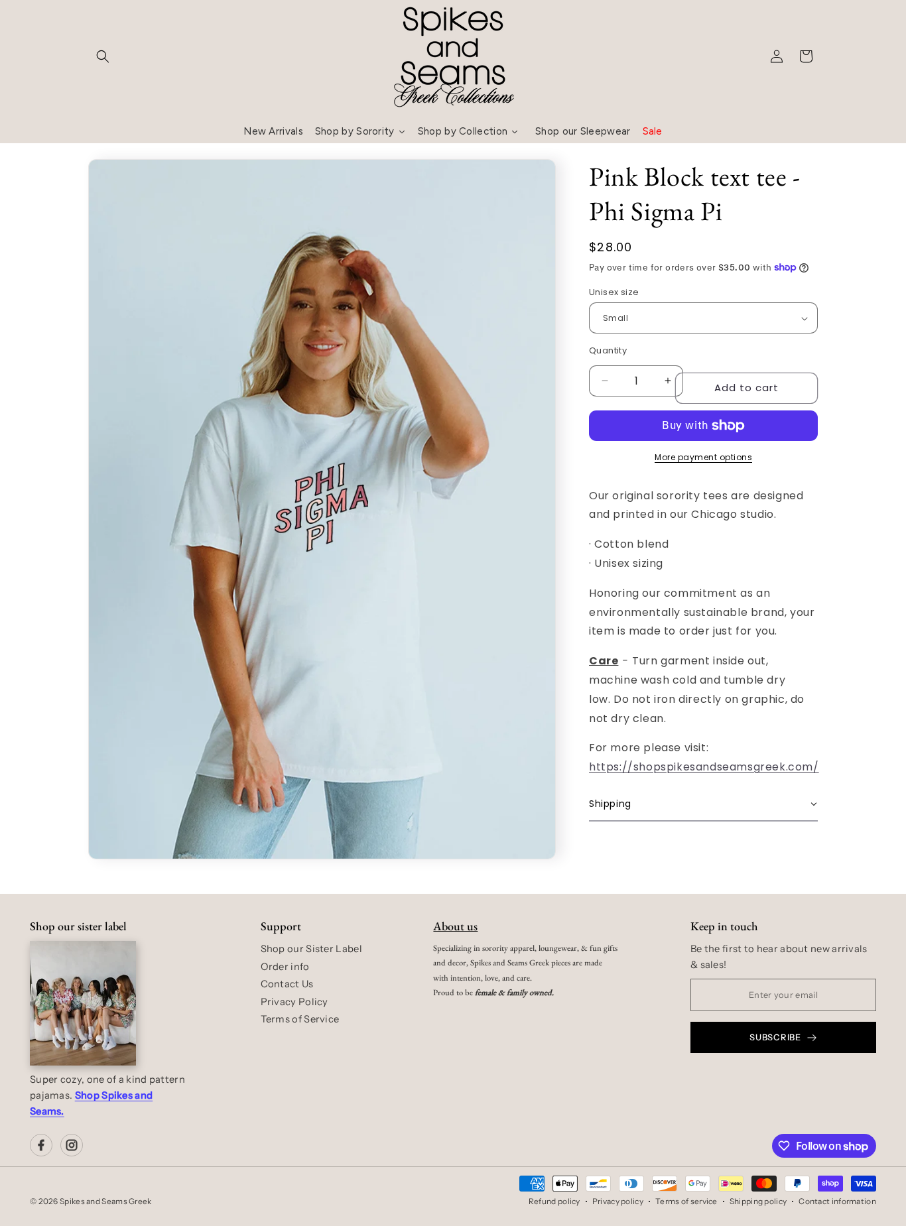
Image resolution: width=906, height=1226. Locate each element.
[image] (83, 1003)
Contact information (837, 1201)
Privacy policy (617, 1201)
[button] (102, 56)
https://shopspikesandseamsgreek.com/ (704, 766)
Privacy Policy (294, 1002)
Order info (285, 967)
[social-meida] (41, 1145)
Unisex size (614, 292)
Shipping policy (758, 1201)
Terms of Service (300, 1019)
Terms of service (686, 1201)
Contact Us (287, 984)
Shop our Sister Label (311, 949)
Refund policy (554, 1201)
